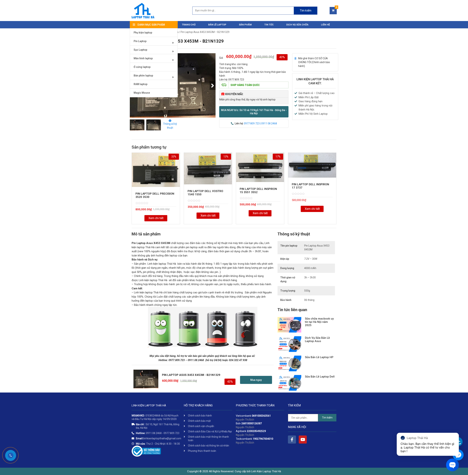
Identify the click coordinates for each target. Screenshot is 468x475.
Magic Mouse (142, 92)
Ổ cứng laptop (142, 66)
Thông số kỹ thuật (170, 125)
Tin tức (269, 24)
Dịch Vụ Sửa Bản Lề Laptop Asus (317, 339)
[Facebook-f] (292, 439)
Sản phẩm (245, 24)
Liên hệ (325, 24)
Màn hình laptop (143, 58)
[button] (253, 111)
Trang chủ (189, 24)
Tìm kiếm (305, 10)
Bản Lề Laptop (217, 24)
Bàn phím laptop (143, 75)
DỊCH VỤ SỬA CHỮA (297, 24)
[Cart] (333, 10)
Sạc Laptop (140, 49)
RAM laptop (140, 84)
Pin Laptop (140, 41)
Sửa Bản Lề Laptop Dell (320, 376)
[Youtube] (303, 439)
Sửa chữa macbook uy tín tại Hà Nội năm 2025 (319, 322)
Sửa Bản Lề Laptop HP (319, 357)
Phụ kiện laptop (143, 32)
